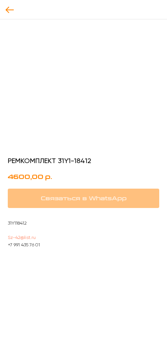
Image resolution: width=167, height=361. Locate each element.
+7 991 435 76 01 (24, 245)
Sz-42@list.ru (22, 237)
